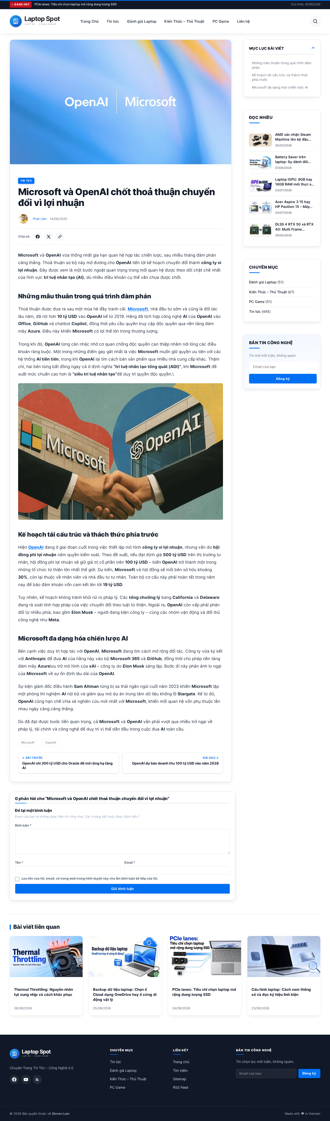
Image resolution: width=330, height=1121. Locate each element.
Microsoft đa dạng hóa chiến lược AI (280, 87)
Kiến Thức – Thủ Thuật (184, 21)
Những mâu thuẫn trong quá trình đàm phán (281, 65)
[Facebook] (14, 1079)
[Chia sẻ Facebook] (37, 236)
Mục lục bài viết (266, 48)
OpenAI (50, 742)
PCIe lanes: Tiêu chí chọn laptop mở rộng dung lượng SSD (76, 4)
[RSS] (37, 1079)
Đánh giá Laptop (141, 21)
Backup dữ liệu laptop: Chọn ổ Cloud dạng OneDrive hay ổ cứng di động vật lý (125, 994)
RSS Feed (180, 1087)
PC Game (221, 21)
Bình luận (23, 825)
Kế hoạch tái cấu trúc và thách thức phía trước (280, 77)
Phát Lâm (40, 219)
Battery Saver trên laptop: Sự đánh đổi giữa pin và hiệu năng (293, 162)
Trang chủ (181, 1062)
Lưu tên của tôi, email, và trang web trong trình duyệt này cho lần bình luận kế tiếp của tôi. (90, 878)
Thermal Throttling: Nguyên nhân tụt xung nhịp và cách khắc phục (43, 992)
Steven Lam (60, 1113)
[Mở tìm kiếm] (315, 21)
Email (129, 862)
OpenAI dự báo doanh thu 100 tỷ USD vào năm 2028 (175, 763)
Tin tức (113, 21)
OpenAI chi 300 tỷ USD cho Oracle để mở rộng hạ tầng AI (67, 765)
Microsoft (28, 742)
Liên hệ (243, 21)
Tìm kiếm (180, 1070)
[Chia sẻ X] (48, 236)
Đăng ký (283, 379)
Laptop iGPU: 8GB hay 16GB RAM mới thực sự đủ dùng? (294, 184)
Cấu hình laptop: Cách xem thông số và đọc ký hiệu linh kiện (281, 992)
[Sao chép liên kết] (60, 236)
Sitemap (179, 1079)
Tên (19, 862)
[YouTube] (25, 1079)
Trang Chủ (89, 21)
